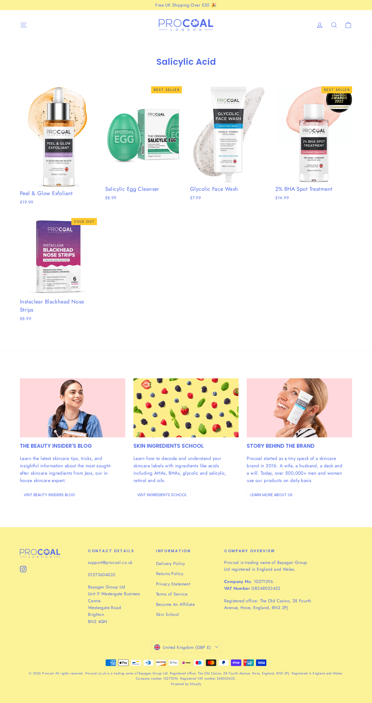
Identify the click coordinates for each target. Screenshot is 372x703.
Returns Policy (169, 573)
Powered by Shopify (186, 683)
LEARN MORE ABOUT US (271, 495)
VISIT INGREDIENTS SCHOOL (162, 495)
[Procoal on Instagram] (23, 568)
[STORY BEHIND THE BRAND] (299, 407)
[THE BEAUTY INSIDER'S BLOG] (72, 407)
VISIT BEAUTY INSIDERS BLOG (49, 495)
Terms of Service (172, 594)
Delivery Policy (170, 563)
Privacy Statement (173, 584)
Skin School (167, 614)
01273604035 (101, 575)
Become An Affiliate (175, 604)
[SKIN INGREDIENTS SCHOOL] (186, 407)
